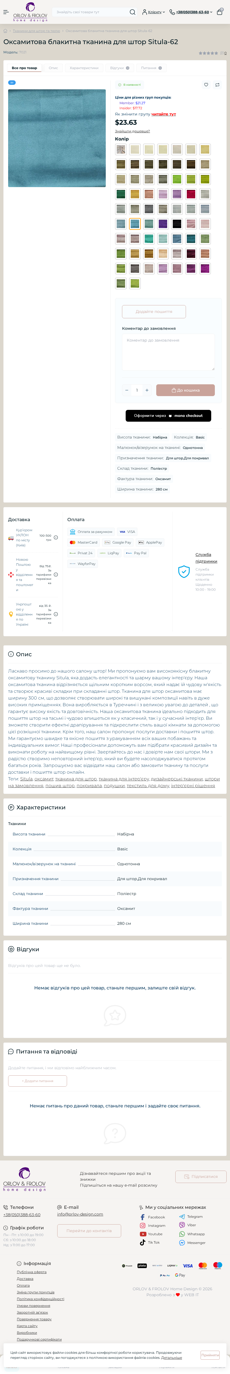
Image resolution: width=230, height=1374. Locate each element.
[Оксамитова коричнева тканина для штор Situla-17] (177, 164)
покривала (89, 785)
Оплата (23, 1285)
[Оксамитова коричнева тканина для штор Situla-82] (149, 254)
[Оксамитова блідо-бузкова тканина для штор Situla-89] (149, 268)
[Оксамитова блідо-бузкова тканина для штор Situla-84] (177, 254)
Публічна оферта (32, 1272)
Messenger (196, 1243)
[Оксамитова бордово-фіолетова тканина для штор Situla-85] (191, 254)
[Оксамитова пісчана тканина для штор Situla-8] (205, 149)
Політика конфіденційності (40, 1299)
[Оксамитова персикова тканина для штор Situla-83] (163, 254)
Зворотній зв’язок (32, 1312)
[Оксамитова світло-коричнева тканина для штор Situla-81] (135, 254)
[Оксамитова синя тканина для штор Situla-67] (163, 224)
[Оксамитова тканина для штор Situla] (121, 149)
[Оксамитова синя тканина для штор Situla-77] (177, 239)
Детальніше (171, 1357)
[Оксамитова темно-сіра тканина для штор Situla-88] (135, 268)
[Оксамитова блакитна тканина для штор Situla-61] (121, 224)
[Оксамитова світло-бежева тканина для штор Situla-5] (177, 149)
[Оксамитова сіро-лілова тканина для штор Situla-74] (135, 239)
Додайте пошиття (154, 311)
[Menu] (6, 12)
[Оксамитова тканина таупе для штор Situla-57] (163, 209)
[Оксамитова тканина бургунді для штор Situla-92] (191, 268)
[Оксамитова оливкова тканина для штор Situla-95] (135, 283)
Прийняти (210, 1355)
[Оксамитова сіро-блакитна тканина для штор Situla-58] (177, 209)
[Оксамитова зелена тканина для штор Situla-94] (121, 283)
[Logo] (30, 12)
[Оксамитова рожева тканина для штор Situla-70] (191, 224)
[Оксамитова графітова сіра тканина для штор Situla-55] (149, 209)
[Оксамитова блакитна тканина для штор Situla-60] (205, 209)
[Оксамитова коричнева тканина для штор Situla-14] (149, 164)
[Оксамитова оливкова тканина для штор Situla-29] (205, 179)
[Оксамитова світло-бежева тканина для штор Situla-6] (191, 149)
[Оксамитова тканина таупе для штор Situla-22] (135, 179)
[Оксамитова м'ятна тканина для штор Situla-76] (163, 239)
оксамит (43, 779)
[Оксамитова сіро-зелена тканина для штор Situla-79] (205, 239)
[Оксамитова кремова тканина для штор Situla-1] (135, 149)
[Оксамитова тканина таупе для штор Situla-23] (149, 179)
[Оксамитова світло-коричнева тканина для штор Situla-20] (121, 179)
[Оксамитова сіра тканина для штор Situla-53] (121, 209)
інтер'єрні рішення (193, 785)
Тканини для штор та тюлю (36, 31)
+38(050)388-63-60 (21, 1214)
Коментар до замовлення (149, 328)
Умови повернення (33, 1305)
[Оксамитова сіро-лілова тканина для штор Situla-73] (121, 239)
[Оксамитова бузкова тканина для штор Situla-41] (177, 194)
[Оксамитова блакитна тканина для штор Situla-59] (191, 209)
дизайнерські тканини (177, 779)
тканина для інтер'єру (124, 779)
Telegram (195, 1216)
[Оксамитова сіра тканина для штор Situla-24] (163, 179)
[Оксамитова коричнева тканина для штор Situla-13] (135, 164)
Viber (191, 1225)
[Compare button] (217, 84)
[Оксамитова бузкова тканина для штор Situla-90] (163, 268)
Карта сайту (27, 1326)
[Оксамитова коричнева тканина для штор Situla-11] (121, 164)
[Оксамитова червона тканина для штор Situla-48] (191, 194)
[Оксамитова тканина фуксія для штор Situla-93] (205, 268)
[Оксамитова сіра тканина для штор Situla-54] (135, 209)
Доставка (25, 1279)
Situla (26, 779)
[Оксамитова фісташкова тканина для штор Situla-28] (191, 179)
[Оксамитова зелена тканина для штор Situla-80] (121, 254)
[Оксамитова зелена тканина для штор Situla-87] (121, 268)
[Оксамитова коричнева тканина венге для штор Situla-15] (163, 164)
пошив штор (60, 785)
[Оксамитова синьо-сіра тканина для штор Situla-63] (149, 224)
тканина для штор (76, 779)
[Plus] (146, 390)
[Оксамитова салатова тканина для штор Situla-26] (177, 179)
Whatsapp (196, 1234)
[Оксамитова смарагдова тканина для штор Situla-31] (121, 194)
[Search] (132, 12)
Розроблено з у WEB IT (172, 1294)
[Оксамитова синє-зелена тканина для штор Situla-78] (191, 239)
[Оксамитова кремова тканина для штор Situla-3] (163, 149)
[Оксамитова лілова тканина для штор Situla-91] (177, 268)
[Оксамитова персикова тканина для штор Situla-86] (205, 254)
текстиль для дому (148, 785)
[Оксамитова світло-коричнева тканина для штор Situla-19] (205, 164)
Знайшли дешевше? (132, 131)
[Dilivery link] (56, 537)
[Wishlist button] (206, 84)
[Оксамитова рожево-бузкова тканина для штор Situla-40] (163, 194)
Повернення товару (34, 1319)
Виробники (27, 1332)
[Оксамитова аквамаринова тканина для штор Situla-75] (149, 239)
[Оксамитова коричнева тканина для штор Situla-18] (191, 164)
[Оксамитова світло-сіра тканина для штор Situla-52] (205, 194)
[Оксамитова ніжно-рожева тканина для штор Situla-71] (205, 224)
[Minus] (126, 390)
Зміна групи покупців (35, 1292)
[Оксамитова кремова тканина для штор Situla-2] (149, 149)
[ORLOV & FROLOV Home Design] (38, 1179)
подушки (114, 785)
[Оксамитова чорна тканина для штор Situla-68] (177, 224)
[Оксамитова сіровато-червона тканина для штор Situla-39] (149, 194)
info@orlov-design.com (80, 1214)
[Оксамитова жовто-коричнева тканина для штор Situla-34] (135, 194)
